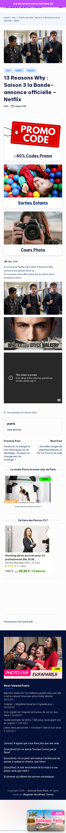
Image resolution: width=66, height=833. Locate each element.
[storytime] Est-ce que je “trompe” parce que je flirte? (30, 751)
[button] (14, 429)
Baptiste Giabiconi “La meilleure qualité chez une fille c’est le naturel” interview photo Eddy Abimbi (32, 695)
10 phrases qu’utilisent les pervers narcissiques (29, 776)
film (8, 70)
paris (11, 424)
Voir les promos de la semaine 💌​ (33, 3)
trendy (31, 70)
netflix (19, 70)
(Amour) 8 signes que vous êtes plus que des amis (31, 743)
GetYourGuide (25, 621)
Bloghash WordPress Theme (38, 794)
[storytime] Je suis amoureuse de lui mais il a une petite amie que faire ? (31, 769)
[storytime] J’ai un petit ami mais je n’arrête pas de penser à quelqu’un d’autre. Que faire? (32, 760)
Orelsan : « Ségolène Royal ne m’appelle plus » (29, 704)
